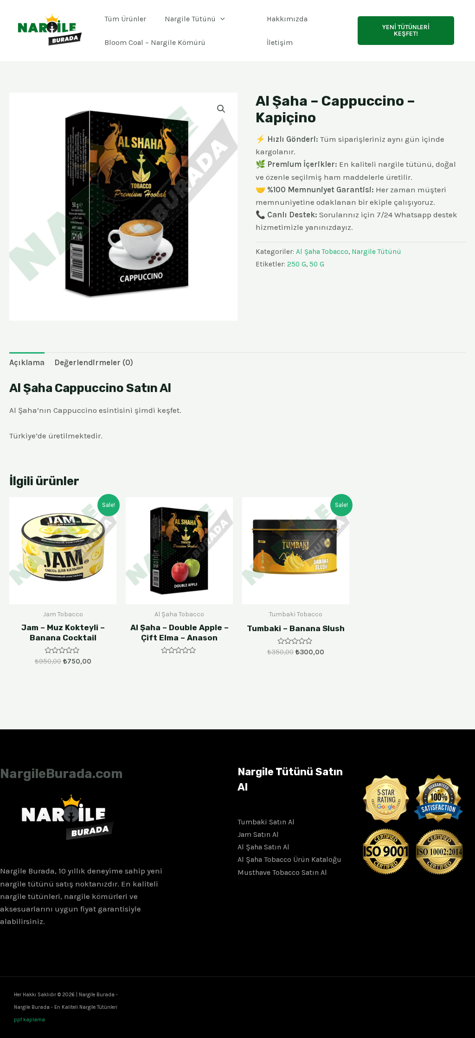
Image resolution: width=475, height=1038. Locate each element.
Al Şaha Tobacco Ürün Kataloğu (289, 859)
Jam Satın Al (258, 834)
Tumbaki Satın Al (266, 821)
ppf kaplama (29, 1020)
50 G (316, 264)
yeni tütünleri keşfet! (406, 30)
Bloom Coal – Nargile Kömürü (154, 42)
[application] (220, 18)
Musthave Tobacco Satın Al (282, 872)
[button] (221, 109)
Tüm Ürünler (125, 18)
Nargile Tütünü (190, 18)
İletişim (280, 42)
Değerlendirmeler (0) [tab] (93, 362)
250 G (296, 264)
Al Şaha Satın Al (263, 846)
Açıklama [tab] (27, 362)
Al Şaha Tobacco (322, 251)
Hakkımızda (287, 18)
